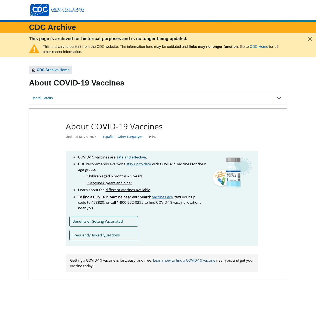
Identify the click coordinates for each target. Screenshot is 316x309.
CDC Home (259, 47)
